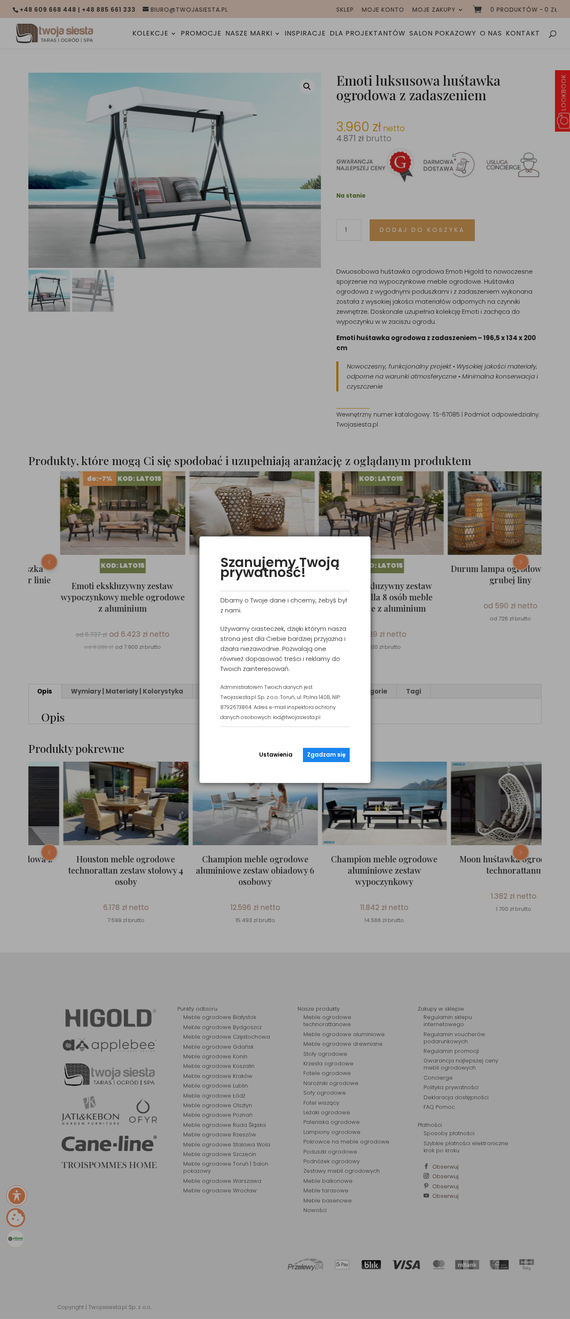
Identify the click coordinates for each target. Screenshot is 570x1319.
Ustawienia (276, 755)
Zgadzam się (326, 755)
